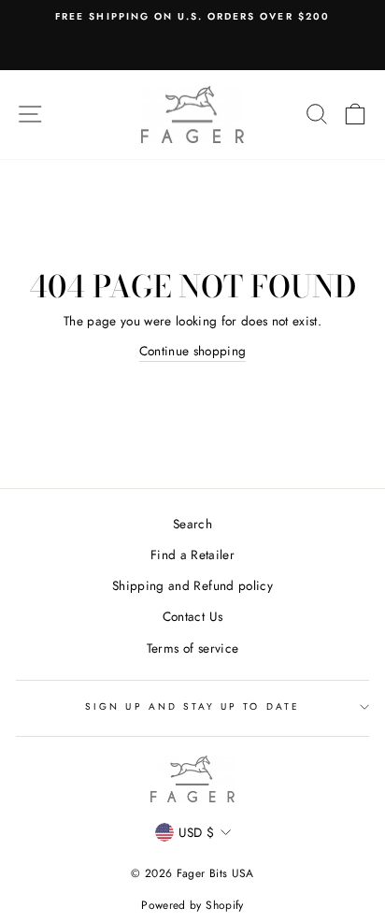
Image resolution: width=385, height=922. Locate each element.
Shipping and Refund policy (192, 585)
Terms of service (192, 648)
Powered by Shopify (192, 905)
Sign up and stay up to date (192, 706)
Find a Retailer (192, 554)
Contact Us (192, 616)
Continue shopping (193, 350)
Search (192, 523)
